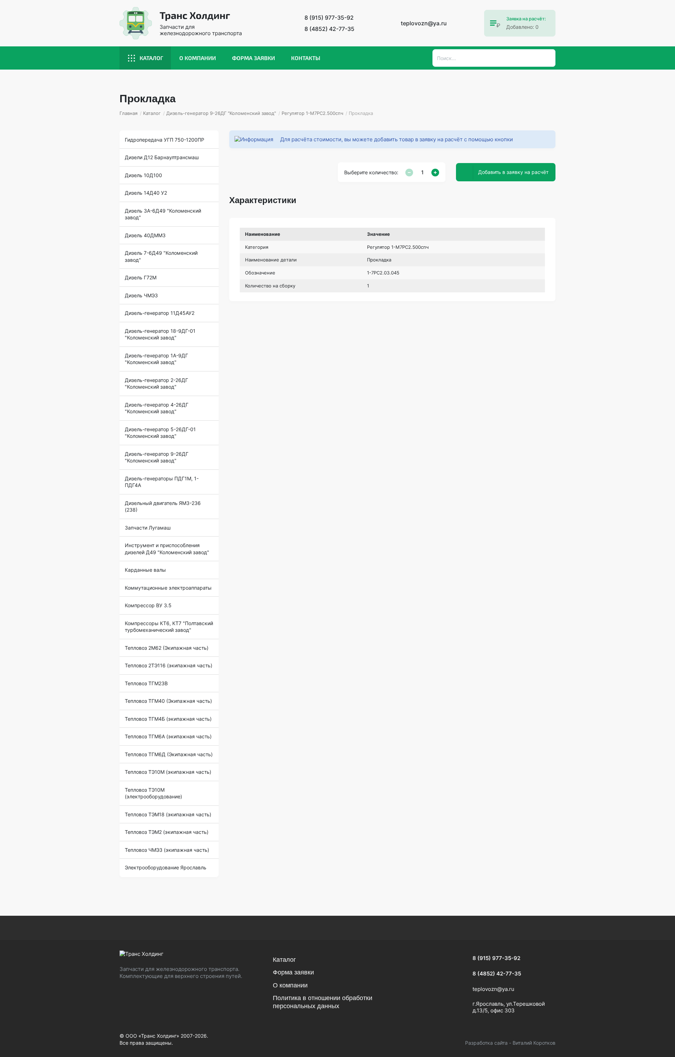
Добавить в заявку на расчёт (513, 172)
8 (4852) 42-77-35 (329, 28)
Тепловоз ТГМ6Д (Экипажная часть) (169, 754)
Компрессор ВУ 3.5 (148, 605)
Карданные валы (145, 570)
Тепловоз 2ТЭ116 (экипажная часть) (168, 665)
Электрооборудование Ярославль (165, 867)
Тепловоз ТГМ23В (146, 683)
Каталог (151, 57)
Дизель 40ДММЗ (145, 235)
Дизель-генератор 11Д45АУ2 (159, 313)
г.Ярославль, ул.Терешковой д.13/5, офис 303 (508, 1007)
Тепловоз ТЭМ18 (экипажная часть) (168, 814)
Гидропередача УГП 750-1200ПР (164, 140)
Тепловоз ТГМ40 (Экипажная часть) (168, 701)
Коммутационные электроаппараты (168, 588)
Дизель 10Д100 (143, 175)
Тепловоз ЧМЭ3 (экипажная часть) (167, 850)
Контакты (305, 57)
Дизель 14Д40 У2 (146, 193)
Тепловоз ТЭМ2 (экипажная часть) (166, 832)
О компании (197, 57)
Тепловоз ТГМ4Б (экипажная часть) (168, 719)
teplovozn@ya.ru (424, 23)
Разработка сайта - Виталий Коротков (510, 1043)
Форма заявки (253, 57)
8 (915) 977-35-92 (329, 17)
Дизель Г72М (140, 277)
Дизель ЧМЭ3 (141, 295)
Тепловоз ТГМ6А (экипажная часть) (168, 736)
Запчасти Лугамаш (148, 528)
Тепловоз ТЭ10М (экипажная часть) (168, 772)
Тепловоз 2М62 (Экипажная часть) (166, 648)
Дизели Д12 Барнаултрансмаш (162, 157)
